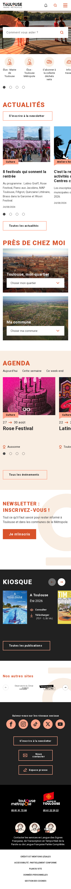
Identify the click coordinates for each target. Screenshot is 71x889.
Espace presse (38, 770)
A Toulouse (39, 595)
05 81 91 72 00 (19, 810)
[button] (65, 5)
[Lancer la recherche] (61, 32)
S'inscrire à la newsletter (26, 116)
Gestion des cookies (35, 881)
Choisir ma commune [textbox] (24, 331)
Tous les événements (24, 474)
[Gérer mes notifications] (46, 5)
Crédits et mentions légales (35, 857)
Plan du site (35, 869)
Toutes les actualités (23, 225)
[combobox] (29, 32)
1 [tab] (4, 214)
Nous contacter (38, 755)
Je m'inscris (19, 534)
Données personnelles (35, 875)
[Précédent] (6, 687)
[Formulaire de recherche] (55, 5)
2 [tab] (10, 214)
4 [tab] (23, 214)
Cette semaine (32, 371)
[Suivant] (65, 687)
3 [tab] (17, 214)
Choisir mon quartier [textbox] (23, 283)
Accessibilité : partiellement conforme (35, 863)
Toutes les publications (25, 645)
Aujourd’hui (10, 371)
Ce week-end (55, 371)
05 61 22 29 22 (51, 810)
